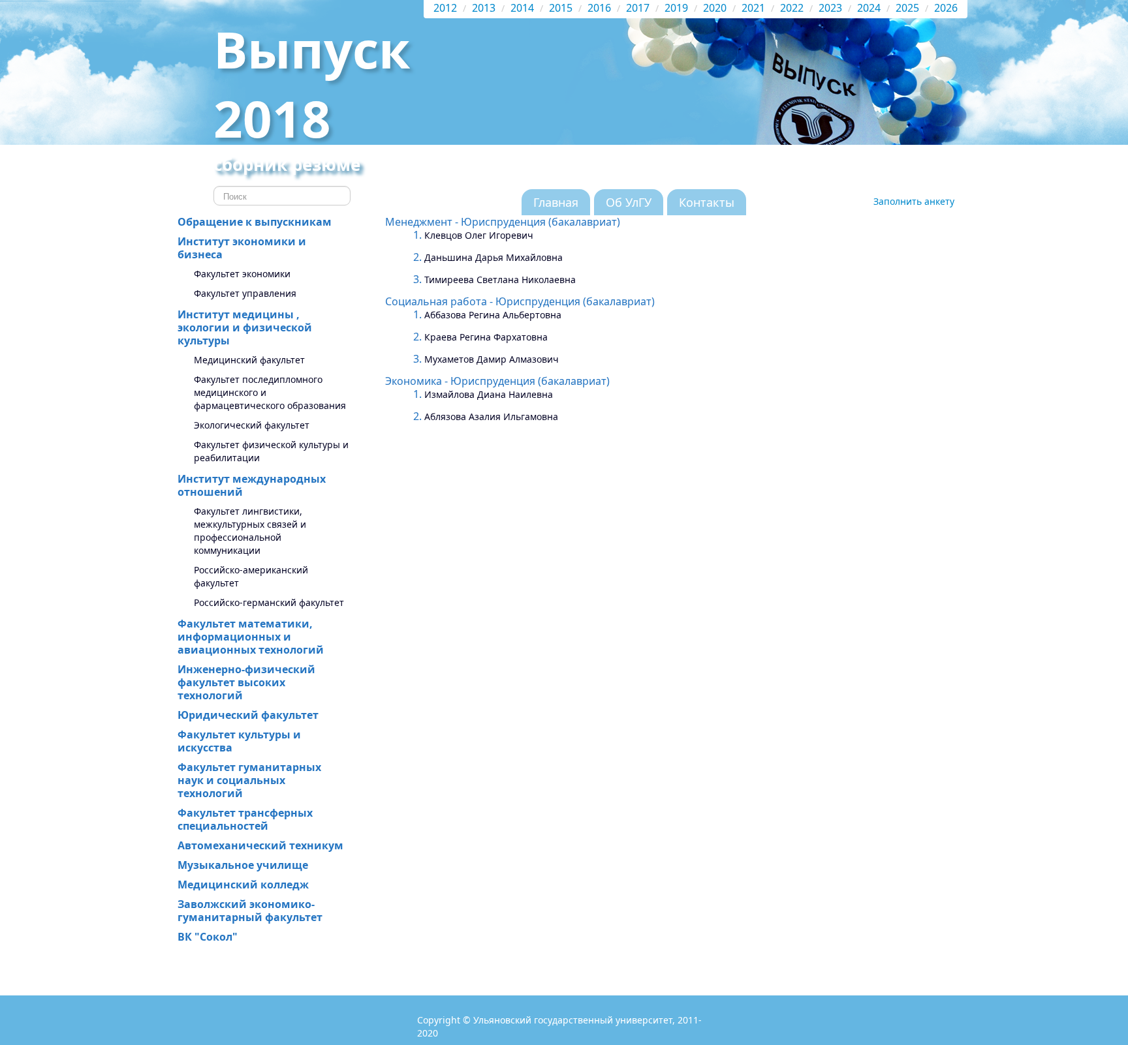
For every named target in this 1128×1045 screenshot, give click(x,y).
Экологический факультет (251, 425)
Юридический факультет (248, 714)
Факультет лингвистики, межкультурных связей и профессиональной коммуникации (250, 530)
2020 (715, 8)
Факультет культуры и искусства (239, 741)
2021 (753, 8)
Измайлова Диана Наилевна (488, 394)
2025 (907, 8)
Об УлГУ (628, 202)
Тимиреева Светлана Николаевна (500, 279)
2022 (792, 8)
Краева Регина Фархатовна (486, 337)
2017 (638, 8)
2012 (445, 8)
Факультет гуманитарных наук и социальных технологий (249, 780)
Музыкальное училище (243, 864)
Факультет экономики (242, 273)
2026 (946, 8)
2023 (830, 8)
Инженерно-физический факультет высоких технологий (246, 682)
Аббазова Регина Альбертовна (492, 315)
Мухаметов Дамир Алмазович (491, 359)
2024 (869, 8)
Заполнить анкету (913, 201)
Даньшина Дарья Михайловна (493, 257)
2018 (272, 118)
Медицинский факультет (249, 360)
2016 (599, 8)
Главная (555, 202)
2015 (560, 8)
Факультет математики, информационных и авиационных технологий (251, 636)
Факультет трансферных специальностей (245, 819)
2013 (483, 8)
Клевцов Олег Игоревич (478, 235)
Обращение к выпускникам (255, 221)
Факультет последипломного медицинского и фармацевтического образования (270, 392)
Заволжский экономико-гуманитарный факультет (250, 911)
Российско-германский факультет (269, 602)
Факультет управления (245, 293)
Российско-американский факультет (251, 576)
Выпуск (311, 48)
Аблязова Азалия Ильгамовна (491, 416)
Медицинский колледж (243, 884)
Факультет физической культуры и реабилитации (271, 451)
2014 (522, 8)
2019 (676, 8)
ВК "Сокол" (208, 936)
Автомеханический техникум (260, 845)
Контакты (706, 202)
